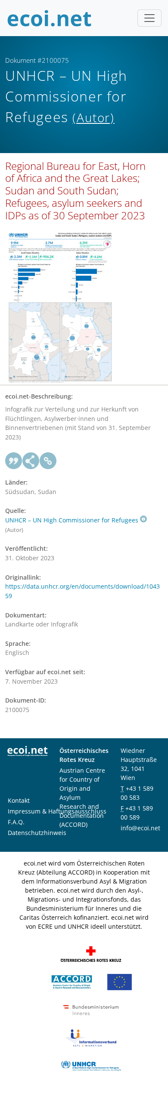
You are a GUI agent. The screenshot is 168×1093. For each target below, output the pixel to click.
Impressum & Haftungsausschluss (57, 811)
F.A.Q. (16, 822)
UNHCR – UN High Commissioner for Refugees (71, 520)
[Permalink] (48, 461)
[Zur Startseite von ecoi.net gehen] (49, 18)
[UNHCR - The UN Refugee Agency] (91, 1065)
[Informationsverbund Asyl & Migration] (90, 1037)
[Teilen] (31, 461)
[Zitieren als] (13, 461)
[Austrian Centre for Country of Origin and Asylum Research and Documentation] (72, 981)
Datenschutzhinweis (37, 833)
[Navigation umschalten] (149, 18)
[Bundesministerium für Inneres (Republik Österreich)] (90, 1009)
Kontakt (19, 800)
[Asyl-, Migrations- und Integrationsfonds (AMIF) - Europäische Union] (119, 981)
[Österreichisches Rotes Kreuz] (91, 953)
